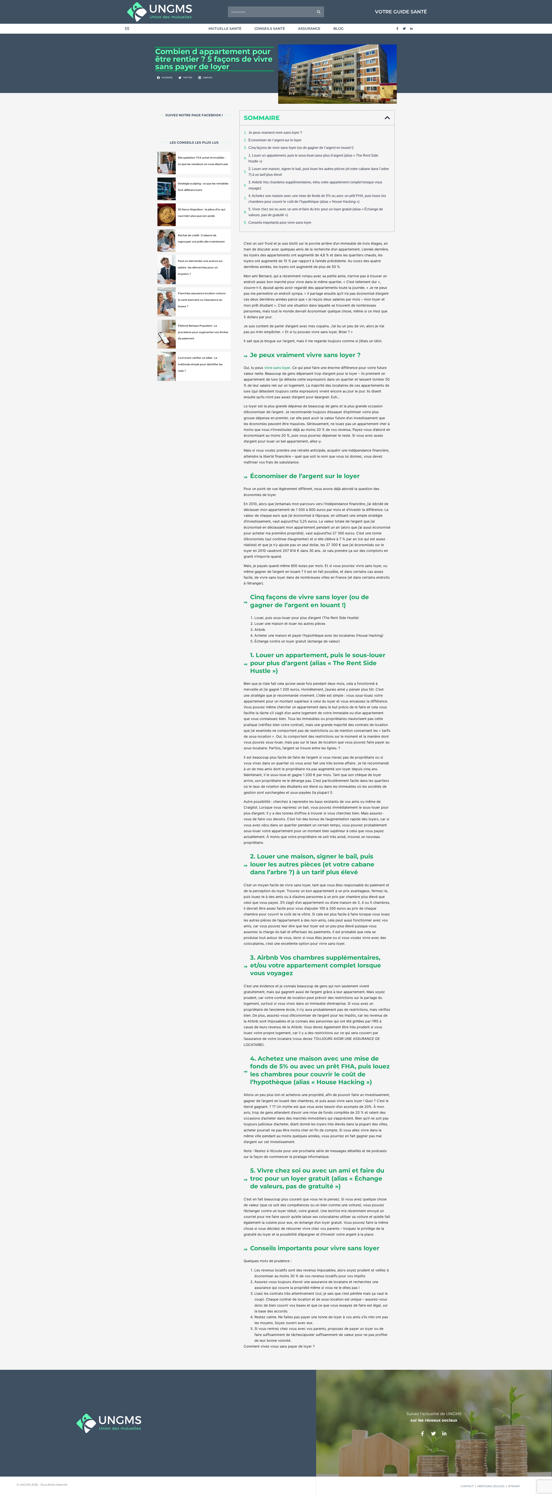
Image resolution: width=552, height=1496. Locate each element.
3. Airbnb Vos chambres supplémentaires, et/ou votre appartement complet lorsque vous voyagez (315, 185)
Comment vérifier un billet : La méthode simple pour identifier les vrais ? (200, 364)
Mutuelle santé (225, 29)
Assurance (309, 29)
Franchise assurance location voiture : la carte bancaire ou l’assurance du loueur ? (202, 300)
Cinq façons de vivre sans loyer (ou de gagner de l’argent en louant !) (300, 148)
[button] (165, 78)
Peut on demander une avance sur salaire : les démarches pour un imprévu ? (200, 267)
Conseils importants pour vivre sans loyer (279, 222)
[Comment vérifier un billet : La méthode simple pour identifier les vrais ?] (166, 366)
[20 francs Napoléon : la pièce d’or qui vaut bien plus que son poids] (166, 214)
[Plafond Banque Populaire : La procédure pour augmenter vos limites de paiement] (166, 334)
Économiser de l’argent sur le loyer (274, 140)
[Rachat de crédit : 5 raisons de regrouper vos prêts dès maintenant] (166, 240)
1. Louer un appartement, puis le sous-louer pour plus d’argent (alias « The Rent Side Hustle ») (313, 158)
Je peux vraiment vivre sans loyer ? (275, 132)
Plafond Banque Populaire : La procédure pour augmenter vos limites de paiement (203, 332)
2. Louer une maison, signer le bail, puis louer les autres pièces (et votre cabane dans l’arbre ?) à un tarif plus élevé (318, 171)
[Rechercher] (318, 11)
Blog (338, 29)
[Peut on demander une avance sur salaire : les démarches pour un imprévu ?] (166, 269)
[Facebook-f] (397, 29)
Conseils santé (269, 29)
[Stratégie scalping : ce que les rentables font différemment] (166, 189)
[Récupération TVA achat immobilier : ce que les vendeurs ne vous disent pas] (166, 163)
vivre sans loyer (277, 367)
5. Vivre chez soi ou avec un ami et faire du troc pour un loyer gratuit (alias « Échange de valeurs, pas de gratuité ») (315, 212)
